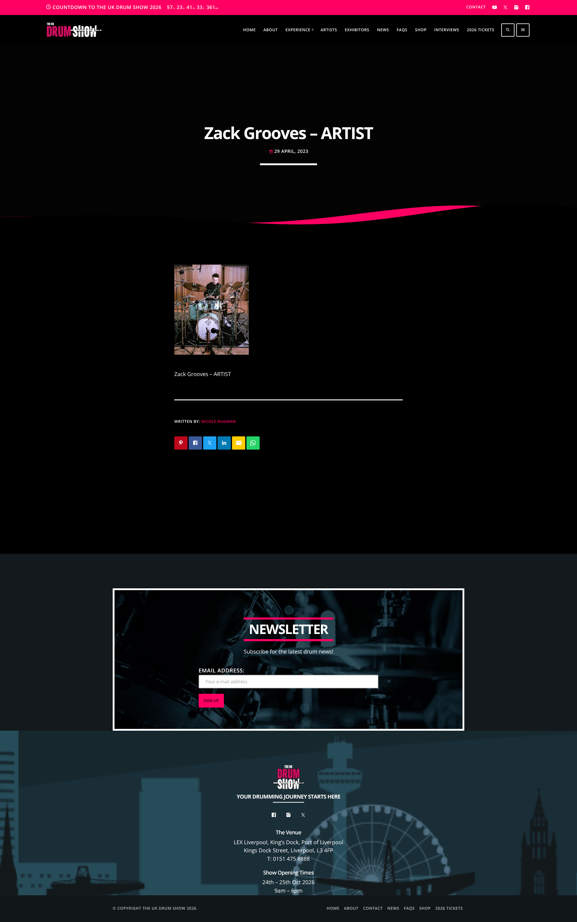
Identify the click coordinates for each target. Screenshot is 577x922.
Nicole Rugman (218, 421)
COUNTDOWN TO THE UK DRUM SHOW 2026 (132, 7)
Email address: (222, 670)
